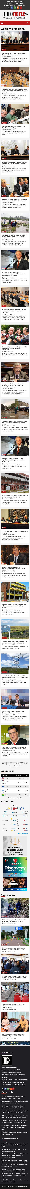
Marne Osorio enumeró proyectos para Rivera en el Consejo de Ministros (13, 712)
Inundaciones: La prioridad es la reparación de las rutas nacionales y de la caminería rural (14, 237)
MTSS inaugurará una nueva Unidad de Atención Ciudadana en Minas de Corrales (14, 948)
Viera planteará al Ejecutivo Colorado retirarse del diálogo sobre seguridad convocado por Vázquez (13, 385)
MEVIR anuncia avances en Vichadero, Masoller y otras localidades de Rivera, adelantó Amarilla (13, 1036)
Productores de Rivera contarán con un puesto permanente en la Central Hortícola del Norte (15, 1144)
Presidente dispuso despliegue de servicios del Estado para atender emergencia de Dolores (14, 423)
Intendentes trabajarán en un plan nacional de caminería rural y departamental (14, 54)
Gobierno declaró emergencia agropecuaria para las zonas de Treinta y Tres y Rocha (14, 200)
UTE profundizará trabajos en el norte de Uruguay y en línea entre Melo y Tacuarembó (15, 676)
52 (16, 763)
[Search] (27, 23)
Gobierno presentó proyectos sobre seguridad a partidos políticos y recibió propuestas (13, 460)
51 (13, 763)
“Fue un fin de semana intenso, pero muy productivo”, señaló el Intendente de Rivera (14, 748)
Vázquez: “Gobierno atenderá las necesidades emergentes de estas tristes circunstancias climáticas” (14, 274)
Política (3, 49)
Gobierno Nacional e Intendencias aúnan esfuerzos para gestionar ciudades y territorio (14, 606)
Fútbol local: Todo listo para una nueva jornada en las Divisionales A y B (15, 1133)
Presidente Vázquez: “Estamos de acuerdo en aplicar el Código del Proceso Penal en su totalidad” (15, 91)
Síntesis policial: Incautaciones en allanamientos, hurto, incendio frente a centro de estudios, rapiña (15, 1127)
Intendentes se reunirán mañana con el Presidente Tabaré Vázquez (13, 127)
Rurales (3, 195)
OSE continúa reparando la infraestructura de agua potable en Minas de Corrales (14, 920)
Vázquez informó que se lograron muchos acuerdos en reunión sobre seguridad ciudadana (14, 311)
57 (9, 766)
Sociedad (4, 122)
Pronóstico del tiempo (11, 5)
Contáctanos (11, 3)
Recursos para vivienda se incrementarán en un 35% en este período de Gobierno (15, 496)
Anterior (4, 763)
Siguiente (19, 766)
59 (14, 766)
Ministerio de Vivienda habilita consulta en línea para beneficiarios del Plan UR (15, 1155)
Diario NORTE (13, 1186)
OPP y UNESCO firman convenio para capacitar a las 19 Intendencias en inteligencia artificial (15, 1121)
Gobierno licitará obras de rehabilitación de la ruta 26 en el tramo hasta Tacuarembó (14, 642)
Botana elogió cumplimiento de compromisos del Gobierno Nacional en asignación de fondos (13, 569)
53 (18, 763)
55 (24, 763)
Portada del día (19, 3)
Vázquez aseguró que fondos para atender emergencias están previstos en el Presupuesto (14, 348)
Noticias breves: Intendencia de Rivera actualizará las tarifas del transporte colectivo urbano (13, 1006)
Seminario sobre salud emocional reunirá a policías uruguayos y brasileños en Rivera (14, 977)
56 (27, 763)
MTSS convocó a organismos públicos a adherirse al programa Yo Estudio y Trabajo (15, 1175)
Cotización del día (22, 5)
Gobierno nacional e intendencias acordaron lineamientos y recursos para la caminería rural (15, 164)
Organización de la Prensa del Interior (13, 1074)
